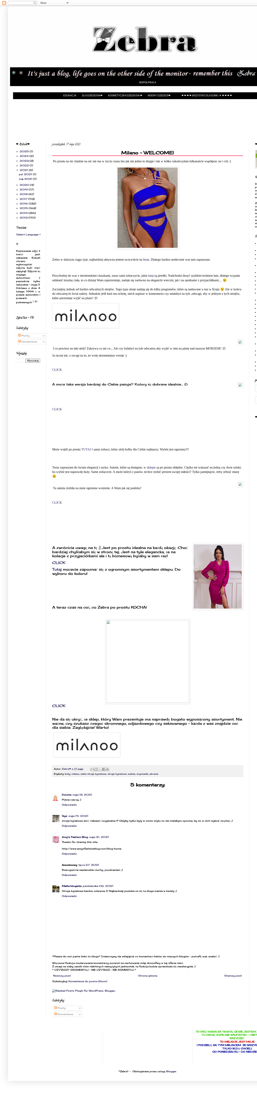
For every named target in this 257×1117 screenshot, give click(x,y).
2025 (25, 151)
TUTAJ (86, 449)
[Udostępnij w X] (100, 769)
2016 (24, 203)
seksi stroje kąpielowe (93, 773)
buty (67, 773)
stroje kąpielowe (117, 773)
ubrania (153, 773)
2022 (25, 165)
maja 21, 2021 (99, 837)
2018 (24, 194)
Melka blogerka (72, 885)
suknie (131, 773)
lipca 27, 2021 (89, 864)
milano (75, 773)
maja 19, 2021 (78, 815)
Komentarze (65, 1014)
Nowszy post (62, 975)
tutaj (151, 275)
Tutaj (57, 569)
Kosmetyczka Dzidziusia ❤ (125, 95)
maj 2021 (26, 178)
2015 (24, 208)
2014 (24, 212)
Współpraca (147, 82)
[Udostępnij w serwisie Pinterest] (107, 769)
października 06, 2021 (98, 885)
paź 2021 (26, 174)
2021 (24, 170)
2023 (25, 160)
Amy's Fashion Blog (75, 837)
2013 (24, 217)
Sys (64, 815)
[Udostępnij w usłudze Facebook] (104, 769)
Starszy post (233, 975)
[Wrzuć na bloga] (96, 769)
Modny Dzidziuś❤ (159, 95)
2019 (24, 189)
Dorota (66, 794)
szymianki (142, 773)
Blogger (171, 1071)
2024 (25, 156)
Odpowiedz (69, 804)
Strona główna (147, 975)
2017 (24, 198)
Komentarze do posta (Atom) (87, 981)
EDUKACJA (69, 95)
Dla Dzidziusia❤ (92, 95)
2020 (25, 184)
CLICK (57, 369)
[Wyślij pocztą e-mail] (92, 769)
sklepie (151, 467)
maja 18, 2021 (82, 794)
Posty (61, 1007)
